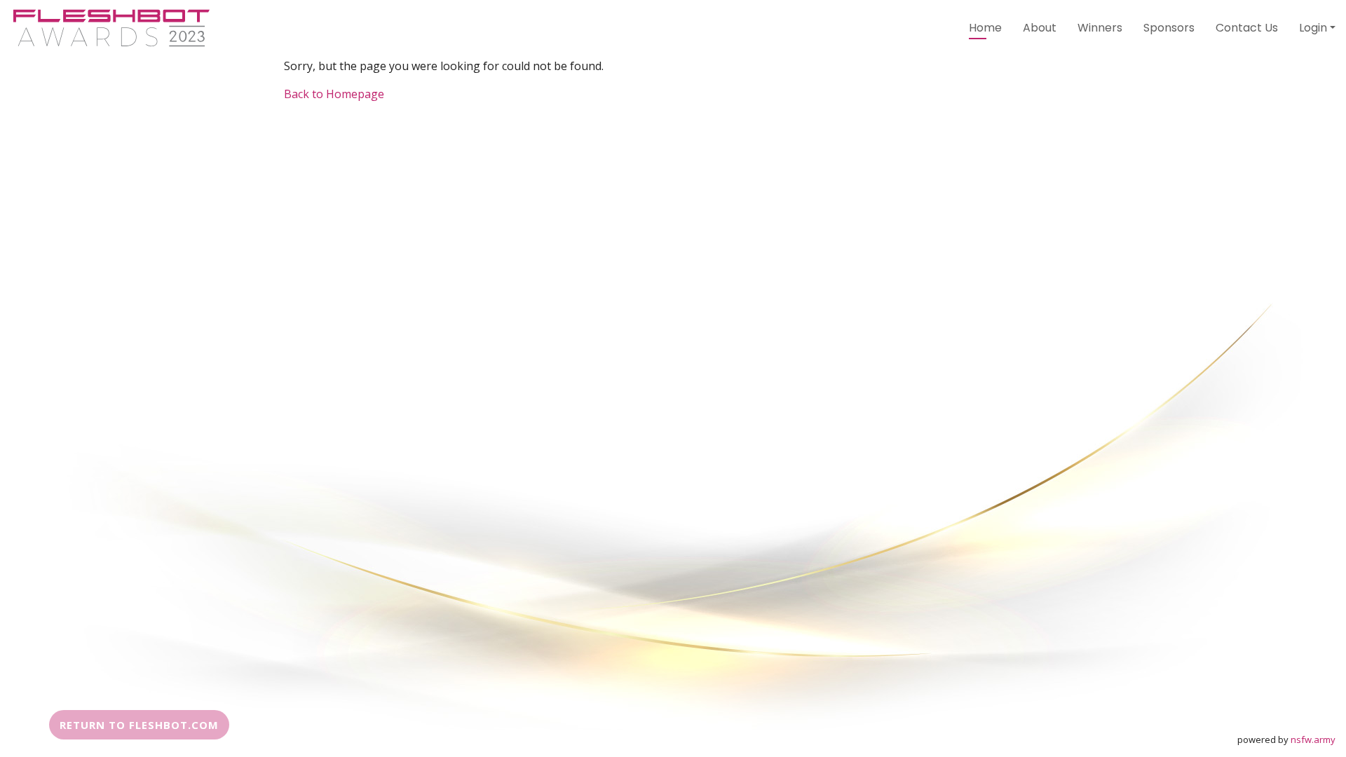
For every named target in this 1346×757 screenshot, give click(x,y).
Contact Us (1247, 28)
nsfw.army (1313, 739)
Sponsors (1169, 28)
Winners (1100, 28)
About (1039, 28)
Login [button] (1313, 28)
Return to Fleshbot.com (139, 725)
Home (985, 28)
